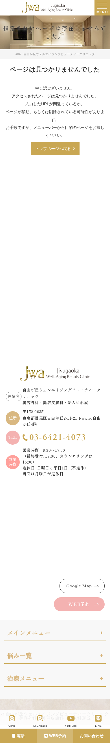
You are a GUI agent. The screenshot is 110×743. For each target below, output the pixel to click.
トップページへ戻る (53, 148)
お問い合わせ (92, 735)
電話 (21, 735)
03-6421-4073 (57, 437)
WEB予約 (57, 735)
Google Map (79, 586)
